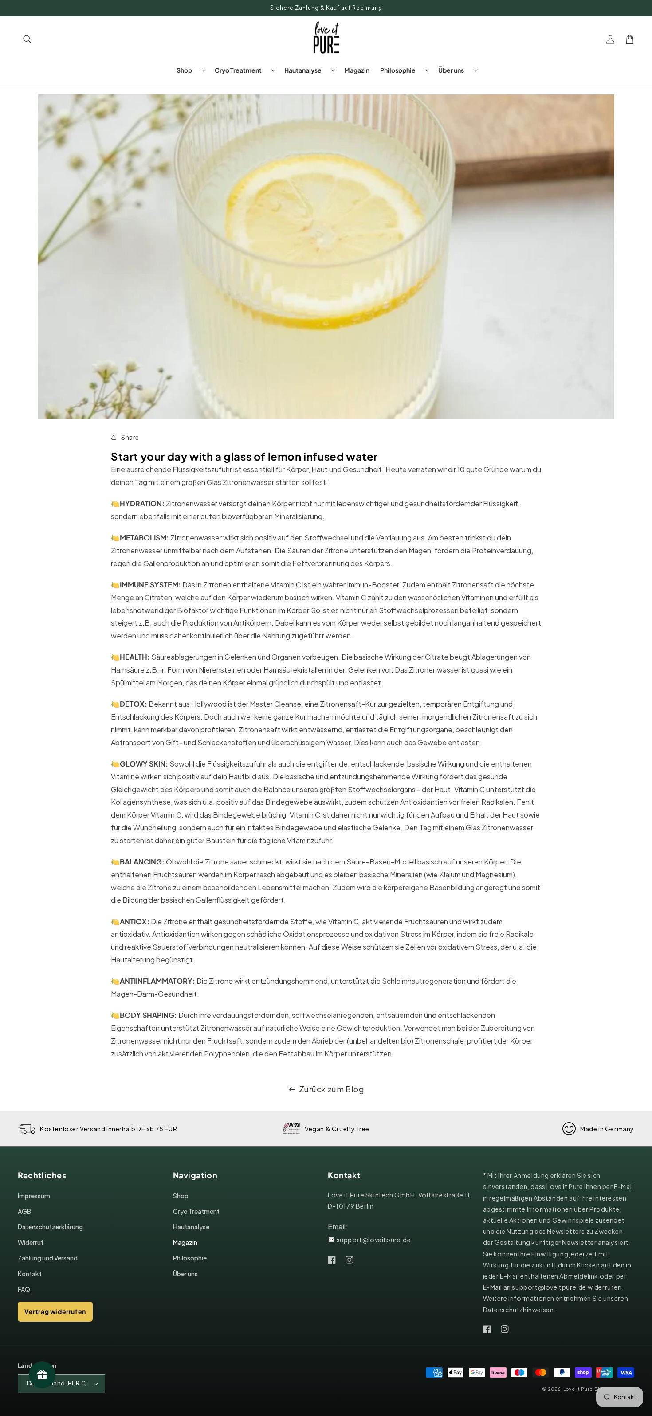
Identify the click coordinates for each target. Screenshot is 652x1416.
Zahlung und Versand (48, 1258)
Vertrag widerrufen (55, 1311)
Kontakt (30, 1274)
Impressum (34, 1196)
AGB (24, 1211)
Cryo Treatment (196, 1211)
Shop (181, 1196)
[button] (27, 39)
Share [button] (130, 437)
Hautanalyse (191, 1227)
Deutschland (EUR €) (57, 1383)
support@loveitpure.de (374, 1240)
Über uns (185, 1274)
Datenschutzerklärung (50, 1227)
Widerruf (31, 1242)
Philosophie (190, 1258)
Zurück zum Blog (332, 1089)
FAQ (24, 1289)
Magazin (185, 1242)
